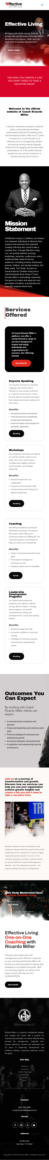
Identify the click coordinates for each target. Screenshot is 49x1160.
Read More (13, 905)
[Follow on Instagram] (21, 1125)
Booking (16, 433)
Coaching (24, 1069)
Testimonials (24, 1075)
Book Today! (14, 50)
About (24, 1080)
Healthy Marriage (24, 1072)
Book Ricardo (21, 363)
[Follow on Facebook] (15, 1125)
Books (24, 1078)
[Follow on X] (27, 1125)
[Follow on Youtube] (34, 1125)
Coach (15, 575)
